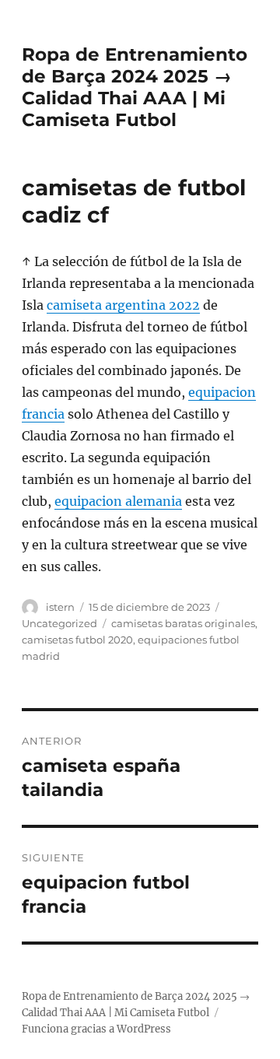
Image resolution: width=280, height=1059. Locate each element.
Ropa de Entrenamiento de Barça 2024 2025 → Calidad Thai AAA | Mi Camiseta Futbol (134, 87)
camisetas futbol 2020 (77, 639)
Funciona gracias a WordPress (96, 1029)
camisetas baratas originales (183, 623)
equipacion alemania (118, 501)
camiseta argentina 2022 (123, 305)
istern (60, 607)
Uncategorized (59, 623)
